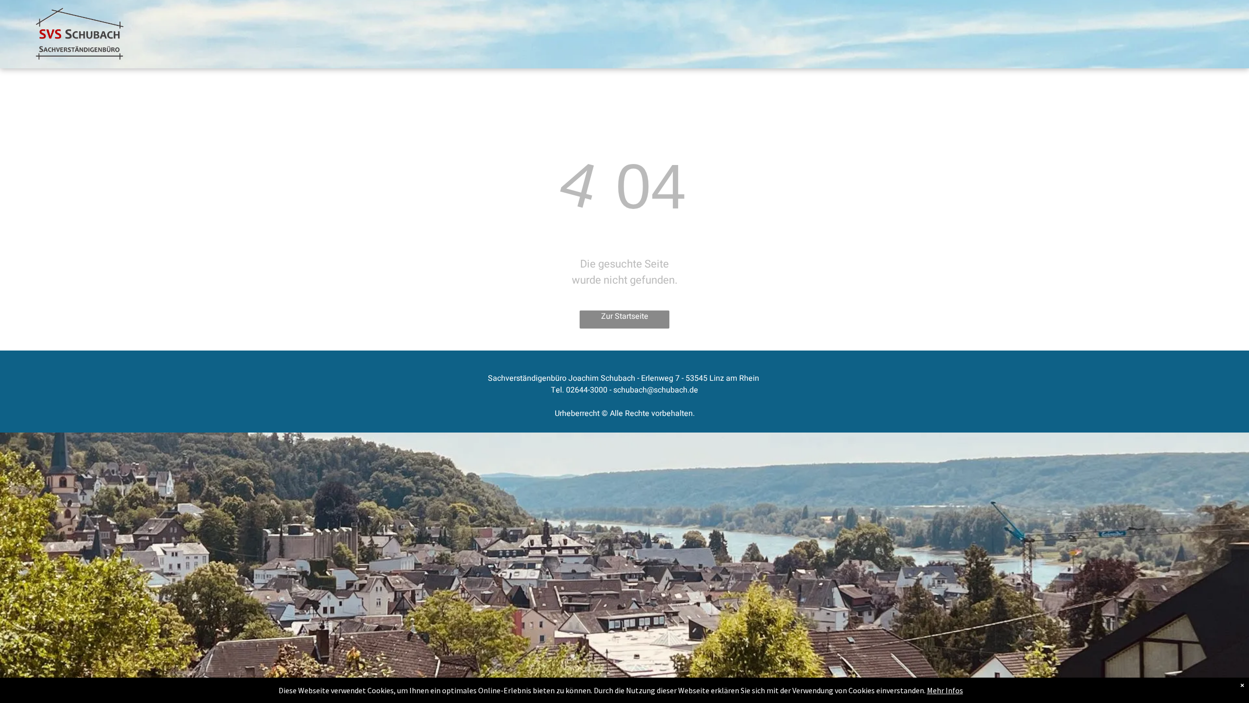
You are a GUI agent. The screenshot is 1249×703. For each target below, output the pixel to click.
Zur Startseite (624, 316)
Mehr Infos (945, 690)
